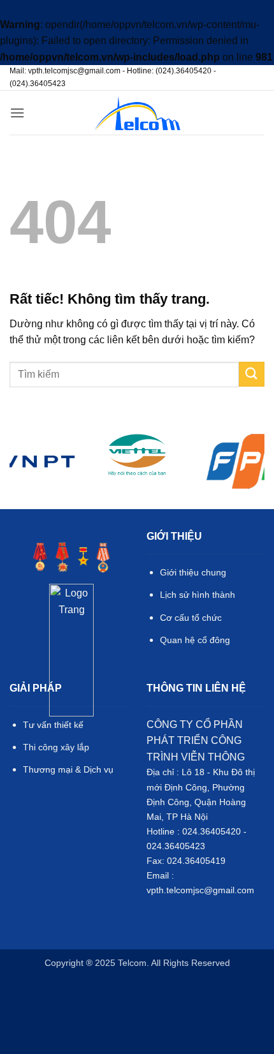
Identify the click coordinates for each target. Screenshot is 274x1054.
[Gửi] (251, 374)
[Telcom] (137, 113)
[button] (17, 112)
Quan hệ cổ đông (195, 640)
